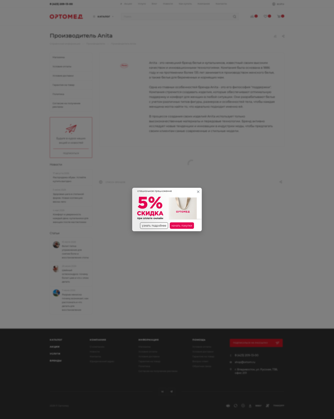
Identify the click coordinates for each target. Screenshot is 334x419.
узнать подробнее (154, 225)
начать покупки (182, 225)
